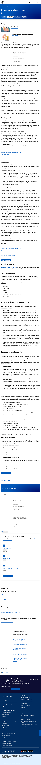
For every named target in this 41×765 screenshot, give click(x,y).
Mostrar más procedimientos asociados (8, 602)
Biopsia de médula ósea (5, 154)
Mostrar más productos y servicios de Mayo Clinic (10, 612)
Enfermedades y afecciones (7, 6)
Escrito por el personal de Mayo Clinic (8, 466)
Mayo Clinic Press (22, 636)
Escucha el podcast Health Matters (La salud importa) (20, 645)
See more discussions (8, 576)
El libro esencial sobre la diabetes (19, 652)
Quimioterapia (3, 250)
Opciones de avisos (17, 61)
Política (14, 59)
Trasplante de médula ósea (6, 253)
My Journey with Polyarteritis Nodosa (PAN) (11, 568)
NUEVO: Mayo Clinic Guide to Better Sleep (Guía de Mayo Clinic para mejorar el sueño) (20, 640)
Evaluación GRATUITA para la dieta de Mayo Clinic (20, 655)
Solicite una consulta (6, 260)
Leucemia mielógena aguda (13, 10)
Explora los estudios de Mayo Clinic (9, 267)
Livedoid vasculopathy (7, 548)
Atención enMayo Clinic (24, 17)
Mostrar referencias (4, 583)
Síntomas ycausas (4, 17)
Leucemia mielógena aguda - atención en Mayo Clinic (11, 152)
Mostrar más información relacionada (8, 255)
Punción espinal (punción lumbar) (7, 156)
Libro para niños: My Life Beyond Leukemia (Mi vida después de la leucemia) (15, 609)
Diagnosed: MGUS (6, 558)
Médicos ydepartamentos (17, 17)
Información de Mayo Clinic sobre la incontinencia (19, 649)
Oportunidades (18, 59)
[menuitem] (4, 16)
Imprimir (5, 531)
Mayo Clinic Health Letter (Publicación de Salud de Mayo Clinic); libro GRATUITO (20, 659)
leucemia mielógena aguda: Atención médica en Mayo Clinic (14, 146)
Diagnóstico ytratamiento (10, 17)
